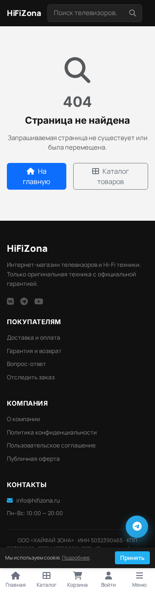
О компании (23, 419)
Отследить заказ (31, 377)
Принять (132, 558)
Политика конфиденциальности (52, 432)
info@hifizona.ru (38, 500)
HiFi (27, 248)
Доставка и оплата (33, 337)
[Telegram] (24, 301)
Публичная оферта (33, 459)
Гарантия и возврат (34, 351)
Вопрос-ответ (26, 364)
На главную (36, 176)
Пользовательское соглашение (51, 445)
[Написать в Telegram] (137, 527)
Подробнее (76, 557)
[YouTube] (38, 301)
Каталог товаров (113, 176)
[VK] (10, 301)
